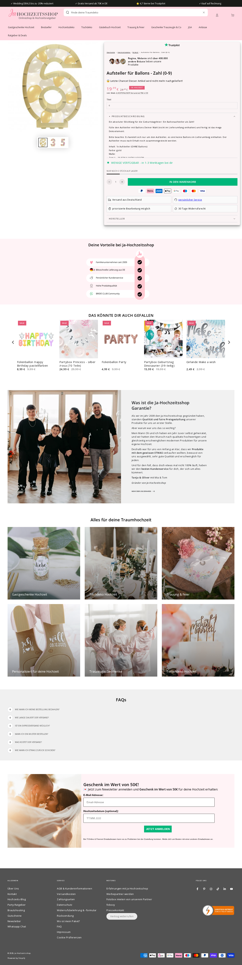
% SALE (135, 52)
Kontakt (12, 894)
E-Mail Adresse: (93, 795)
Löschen (196, 12)
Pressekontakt (115, 910)
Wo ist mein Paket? (68, 921)
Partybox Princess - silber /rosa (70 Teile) (77, 364)
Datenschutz (64, 904)
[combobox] (129, 12)
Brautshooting (16, 910)
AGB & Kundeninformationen (74, 888)
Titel (109, 99)
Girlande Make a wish (201, 362)
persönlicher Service (190, 199)
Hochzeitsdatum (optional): (101, 811)
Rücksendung (65, 915)
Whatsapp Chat (17, 926)
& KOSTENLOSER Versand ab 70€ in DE (132, 93)
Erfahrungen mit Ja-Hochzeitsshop (127, 888)
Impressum (64, 932)
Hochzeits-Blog (17, 899)
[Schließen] (204, 12)
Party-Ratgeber (17, 904)
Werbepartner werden (120, 894)
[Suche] (67, 12)
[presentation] (13, 342)
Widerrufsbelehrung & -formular (76, 910)
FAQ (59, 926)
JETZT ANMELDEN (158, 829)
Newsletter (14, 921)
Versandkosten (66, 894)
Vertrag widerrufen (122, 916)
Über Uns (13, 888)
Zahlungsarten (66, 899)
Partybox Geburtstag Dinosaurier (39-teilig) (159, 364)
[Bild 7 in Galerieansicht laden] (62, 142)
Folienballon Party (114, 362)
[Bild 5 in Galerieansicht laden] (52, 142)
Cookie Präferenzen (69, 937)
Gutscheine (15, 915)
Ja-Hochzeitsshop (23, 953)
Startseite (111, 52)
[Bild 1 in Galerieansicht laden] (42, 142)
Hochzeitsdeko (124, 52)
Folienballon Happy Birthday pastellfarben (32, 364)
